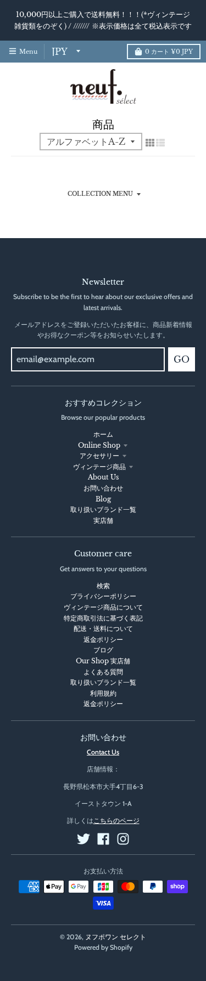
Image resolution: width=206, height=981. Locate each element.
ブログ (103, 650)
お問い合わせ (103, 488)
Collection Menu (100, 194)
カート (169, 51)
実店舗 (103, 520)
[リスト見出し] (160, 143)
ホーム (103, 434)
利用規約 (103, 693)
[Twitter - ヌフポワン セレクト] (83, 838)
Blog (103, 499)
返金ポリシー (103, 639)
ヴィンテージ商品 (99, 467)
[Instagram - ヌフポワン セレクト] (123, 838)
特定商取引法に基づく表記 (103, 618)
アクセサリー (99, 456)
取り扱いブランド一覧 (103, 509)
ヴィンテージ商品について (103, 607)
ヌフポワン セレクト (115, 937)
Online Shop (99, 445)
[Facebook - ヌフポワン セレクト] (103, 838)
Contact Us (103, 752)
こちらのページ (116, 820)
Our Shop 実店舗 (103, 661)
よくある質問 (103, 672)
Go (182, 359)
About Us (103, 477)
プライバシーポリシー (103, 596)
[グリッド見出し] (150, 143)
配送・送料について (103, 628)
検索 (103, 586)
